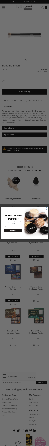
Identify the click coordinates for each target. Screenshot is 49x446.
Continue (12, 230)
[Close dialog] (46, 208)
